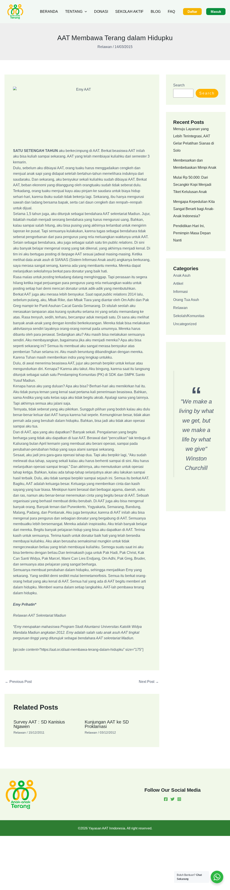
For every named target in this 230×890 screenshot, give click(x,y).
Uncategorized (185, 324)
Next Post (149, 682)
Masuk (216, 11)
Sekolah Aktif (129, 11)
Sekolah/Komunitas (188, 316)
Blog (156, 11)
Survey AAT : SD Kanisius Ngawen (39, 724)
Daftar (192, 11)
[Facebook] (166, 799)
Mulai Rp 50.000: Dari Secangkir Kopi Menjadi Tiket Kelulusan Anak (192, 184)
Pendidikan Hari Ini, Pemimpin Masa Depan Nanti (192, 233)
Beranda (49, 11)
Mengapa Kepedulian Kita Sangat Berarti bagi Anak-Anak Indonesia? (194, 209)
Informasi (180, 292)
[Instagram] (179, 799)
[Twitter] (172, 799)
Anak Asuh (181, 275)
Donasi (101, 11)
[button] (84, 12)
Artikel (178, 283)
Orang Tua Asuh (186, 300)
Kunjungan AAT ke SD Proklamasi (107, 724)
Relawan (104, 47)
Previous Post (18, 682)
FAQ (171, 11)
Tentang (73, 11)
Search (179, 85)
